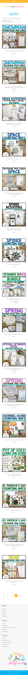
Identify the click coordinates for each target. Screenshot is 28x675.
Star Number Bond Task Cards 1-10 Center (14, 581)
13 (20, 595)
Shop (3, 614)
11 (11, 595)
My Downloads (7, 642)
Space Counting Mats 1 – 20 (14, 159)
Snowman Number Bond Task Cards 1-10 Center (14, 51)
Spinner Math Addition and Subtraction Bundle (14, 299)
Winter (4, 629)
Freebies (5, 625)
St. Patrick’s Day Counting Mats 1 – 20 (14, 510)
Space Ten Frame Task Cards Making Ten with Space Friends (14, 194)
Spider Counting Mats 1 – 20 (14, 264)
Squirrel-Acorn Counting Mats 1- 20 (14, 440)
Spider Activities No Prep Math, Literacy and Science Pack (14, 229)
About (4, 612)
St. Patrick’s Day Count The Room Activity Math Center (14, 475)
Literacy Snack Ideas (9, 627)
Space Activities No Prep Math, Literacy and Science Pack (14, 124)
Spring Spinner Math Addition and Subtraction (14, 369)
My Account (6, 640)
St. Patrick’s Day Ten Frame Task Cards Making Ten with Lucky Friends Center (14, 545)
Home (4, 609)
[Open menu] (14, 1)
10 (7, 595)
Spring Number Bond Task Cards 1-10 (14, 334)
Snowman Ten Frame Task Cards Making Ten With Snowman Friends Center (14, 88)
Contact (5, 616)
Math (4, 623)
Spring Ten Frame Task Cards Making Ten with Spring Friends (14, 405)
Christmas (5, 631)
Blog (3, 610)
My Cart (4, 644)
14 (3, 598)
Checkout (5, 646)
